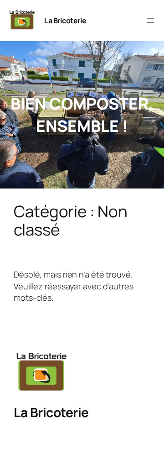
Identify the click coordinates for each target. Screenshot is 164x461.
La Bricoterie (65, 21)
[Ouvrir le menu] (150, 20)
